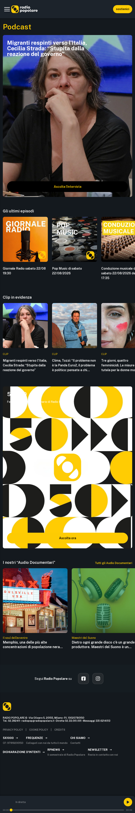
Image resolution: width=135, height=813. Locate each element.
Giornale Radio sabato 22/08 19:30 (24, 271)
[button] (7, 9)
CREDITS (59, 729)
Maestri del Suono (84, 637)
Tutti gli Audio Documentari (113, 563)
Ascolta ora (67, 538)
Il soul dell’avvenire (15, 637)
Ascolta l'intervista (67, 186)
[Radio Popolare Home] (24, 9)
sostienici (122, 9)
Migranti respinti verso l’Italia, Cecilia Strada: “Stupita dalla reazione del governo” (25, 365)
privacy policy (13, 729)
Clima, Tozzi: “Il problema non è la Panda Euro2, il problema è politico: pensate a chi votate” (74, 365)
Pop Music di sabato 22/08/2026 (67, 271)
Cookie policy (38, 729)
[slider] (11, 810)
